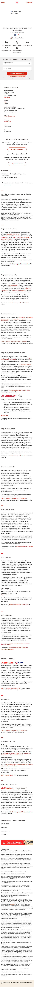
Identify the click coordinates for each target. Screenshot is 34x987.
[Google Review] (19, 35)
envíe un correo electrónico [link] (13, 688)
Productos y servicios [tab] (8, 183)
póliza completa (12, 904)
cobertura (4, 237)
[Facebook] (15, 35)
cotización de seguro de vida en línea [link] (18, 604)
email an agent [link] (9, 775)
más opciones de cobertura (19, 290)
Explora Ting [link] (4, 415)
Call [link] (2, 775)
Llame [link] (2, 341)
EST (15, 107)
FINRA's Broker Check (8, 753)
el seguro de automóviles (12, 234)
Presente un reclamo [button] (17, 149)
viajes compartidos (6, 239)
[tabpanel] (17, 109)
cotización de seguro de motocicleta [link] (18, 302)
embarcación (15, 319)
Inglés (5, 102)
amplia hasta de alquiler (23, 237)
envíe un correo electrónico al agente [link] (16, 498)
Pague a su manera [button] (17, 163)
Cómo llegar (7, 97)
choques (13, 237)
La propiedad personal (25, 364)
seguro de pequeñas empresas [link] (24, 546)
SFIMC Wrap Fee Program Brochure (17, 765)
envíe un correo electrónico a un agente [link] (16, 341)
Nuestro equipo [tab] (29, 183)
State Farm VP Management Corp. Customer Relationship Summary (16, 754)
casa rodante (21, 317)
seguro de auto (13, 285)
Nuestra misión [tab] (19, 183)
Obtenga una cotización (17, 73)
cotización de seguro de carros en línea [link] (19, 264)
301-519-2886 (7, 121)
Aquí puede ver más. (6, 595)
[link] (27, 43)
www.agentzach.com (9, 116)
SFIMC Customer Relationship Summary (17, 764)
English (3, 2)
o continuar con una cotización (17, 76)
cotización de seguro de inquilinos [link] (18, 455)
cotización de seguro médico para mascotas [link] (20, 812)
